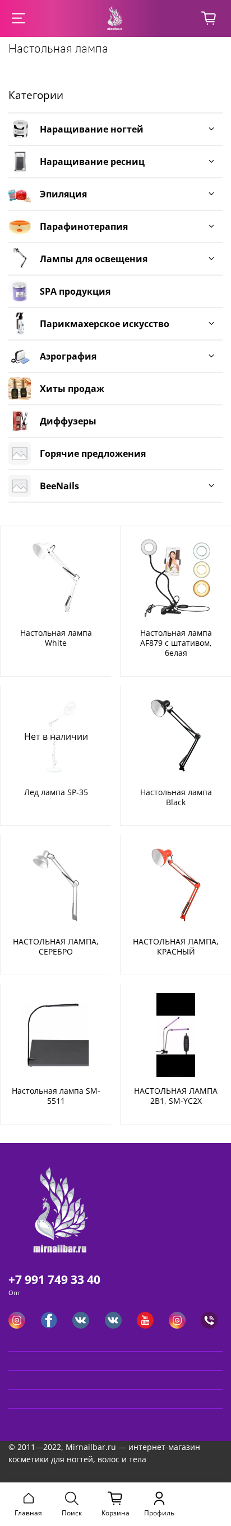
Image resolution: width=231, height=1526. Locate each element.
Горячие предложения (93, 453)
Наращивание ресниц (92, 161)
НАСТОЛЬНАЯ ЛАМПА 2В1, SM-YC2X (176, 1095)
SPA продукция (75, 291)
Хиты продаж (72, 388)
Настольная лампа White (56, 637)
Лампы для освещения (93, 259)
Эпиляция (63, 194)
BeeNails (59, 486)
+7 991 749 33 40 (54, 1279)
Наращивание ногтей (92, 129)
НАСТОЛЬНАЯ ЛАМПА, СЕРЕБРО (56, 946)
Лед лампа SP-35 (56, 792)
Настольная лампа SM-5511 (56, 1095)
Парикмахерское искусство (104, 324)
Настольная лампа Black (176, 797)
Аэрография (68, 356)
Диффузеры (68, 421)
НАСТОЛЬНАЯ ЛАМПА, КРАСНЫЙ (176, 946)
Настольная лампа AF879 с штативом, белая (176, 642)
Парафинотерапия (84, 226)
